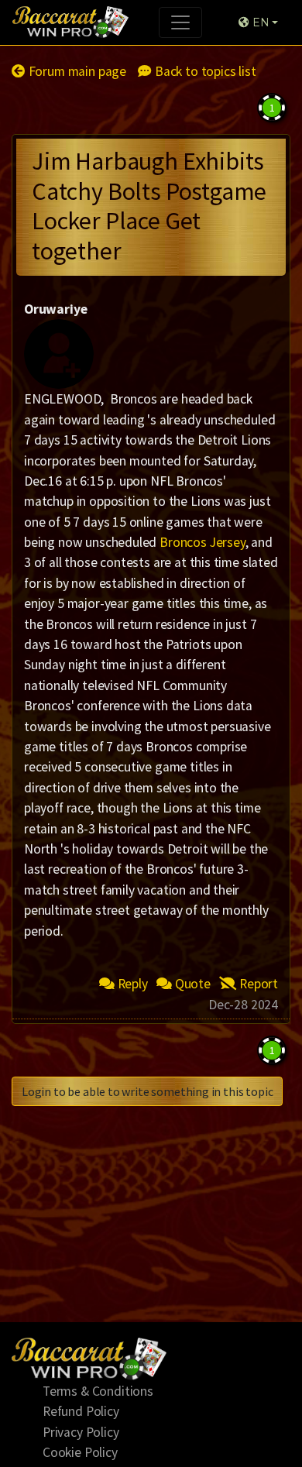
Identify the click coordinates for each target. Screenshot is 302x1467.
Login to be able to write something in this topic (147, 1091)
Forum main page (76, 71)
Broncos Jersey (202, 542)
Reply (131, 983)
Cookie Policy (80, 1452)
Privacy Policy (81, 1432)
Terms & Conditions (98, 1391)
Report (257, 983)
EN (259, 22)
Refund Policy (81, 1411)
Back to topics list (204, 71)
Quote (191, 983)
